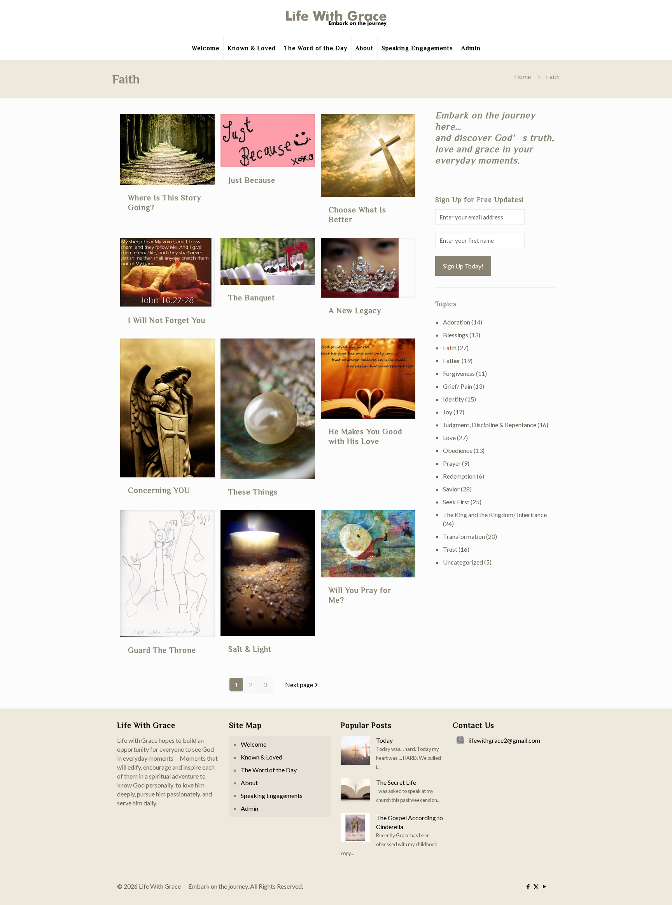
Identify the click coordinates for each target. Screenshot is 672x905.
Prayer (452, 463)
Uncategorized (463, 562)
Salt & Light (249, 648)
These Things (253, 491)
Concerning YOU (159, 490)
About (249, 782)
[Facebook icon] (528, 886)
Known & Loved (261, 757)
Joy (447, 412)
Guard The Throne (162, 650)
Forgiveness (459, 373)
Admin (249, 808)
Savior (451, 489)
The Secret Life (396, 782)
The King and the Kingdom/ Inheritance (495, 514)
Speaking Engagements (272, 795)
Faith (450, 347)
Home (522, 76)
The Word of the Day (269, 769)
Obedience (457, 450)
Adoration (456, 322)
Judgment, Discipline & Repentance (489, 424)
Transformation (464, 536)
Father (451, 360)
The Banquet (251, 297)
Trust (450, 549)
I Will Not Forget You (166, 320)
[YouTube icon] (544, 886)
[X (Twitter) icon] (536, 886)
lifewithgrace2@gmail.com (504, 740)
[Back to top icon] (634, 889)
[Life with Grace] (336, 18)
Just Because (251, 180)
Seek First (456, 501)
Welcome (253, 744)
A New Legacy (355, 310)
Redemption (459, 476)
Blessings (455, 334)
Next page (299, 684)
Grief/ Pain (457, 386)
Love (449, 437)
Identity (453, 399)
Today (384, 740)
